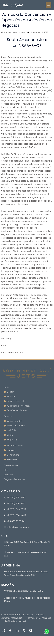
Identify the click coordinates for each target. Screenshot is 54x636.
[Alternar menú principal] (48, 5)
